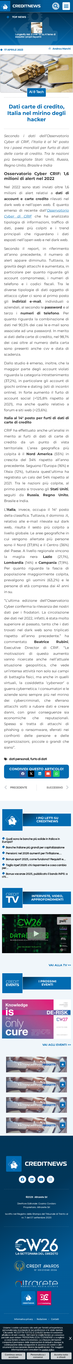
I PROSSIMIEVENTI (47, 983)
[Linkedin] (31, 1179)
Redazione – (44, 1319)
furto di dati (38, 759)
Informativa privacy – (25, 1319)
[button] (55, 6)
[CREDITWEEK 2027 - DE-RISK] (36, 1019)
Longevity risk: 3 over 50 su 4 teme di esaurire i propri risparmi (35, 35)
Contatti (55, 1319)
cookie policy (48, 1349)
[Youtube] (41, 1179)
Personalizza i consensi (38, 1355)
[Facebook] (22, 1179)
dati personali (19, 759)
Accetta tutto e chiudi (61, 1355)
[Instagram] (50, 1179)
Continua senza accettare (13, 1355)
